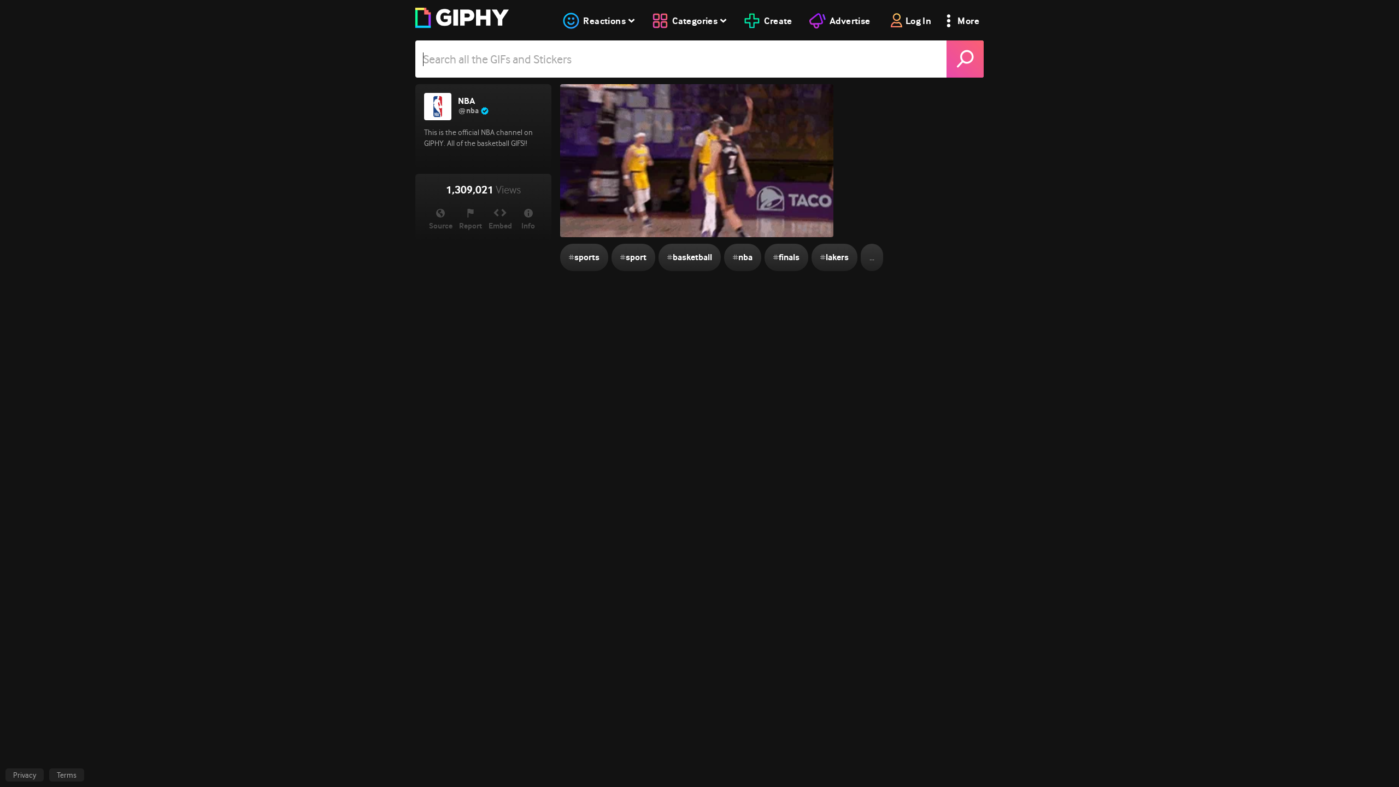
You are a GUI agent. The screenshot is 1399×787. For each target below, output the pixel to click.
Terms (67, 775)
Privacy (24, 775)
